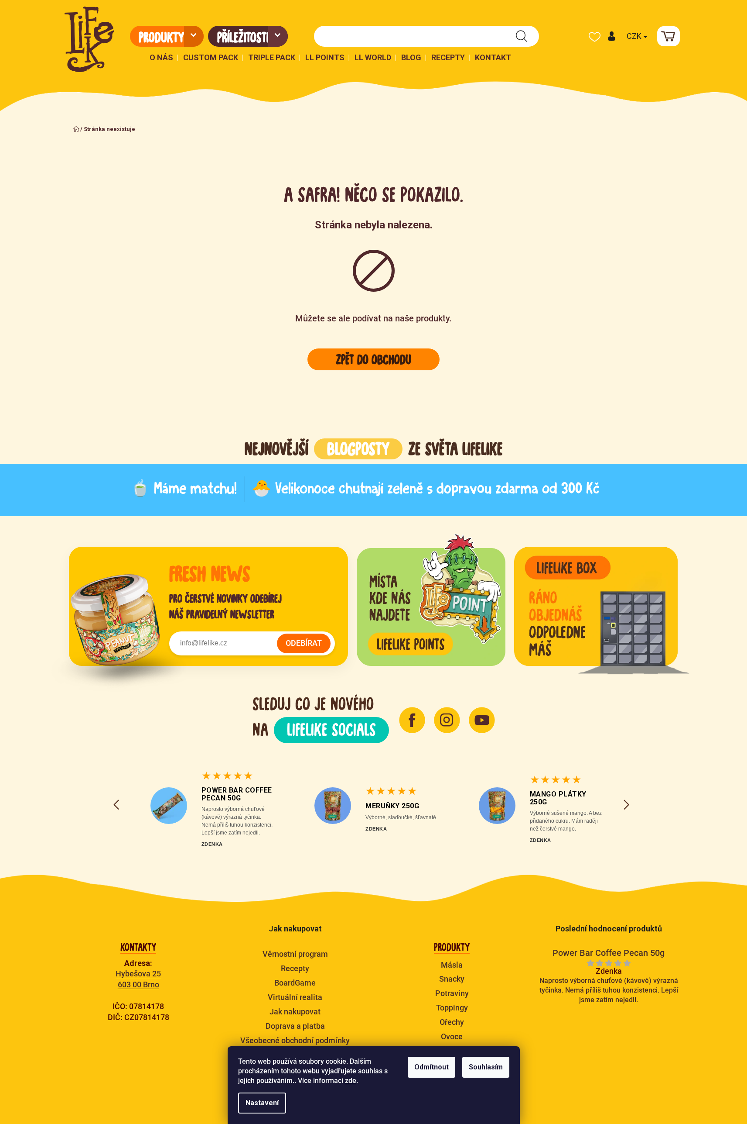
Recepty (295, 968)
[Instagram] (447, 720)
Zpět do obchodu (373, 359)
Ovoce (452, 1036)
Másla (452, 964)
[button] (611, 36)
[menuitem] (167, 36)
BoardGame (295, 982)
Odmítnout (431, 1067)
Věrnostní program (295, 954)
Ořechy (452, 1022)
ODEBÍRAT (304, 643)
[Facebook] (412, 720)
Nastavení (262, 1103)
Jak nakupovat (295, 1011)
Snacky (451, 978)
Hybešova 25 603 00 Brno (138, 979)
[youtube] (482, 720)
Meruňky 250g (392, 806)
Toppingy (452, 1007)
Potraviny (452, 993)
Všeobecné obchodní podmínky (295, 1040)
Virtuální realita (295, 997)
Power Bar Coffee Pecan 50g (236, 794)
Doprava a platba (295, 1026)
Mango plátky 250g (558, 798)
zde (350, 1080)
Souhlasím (486, 1067)
